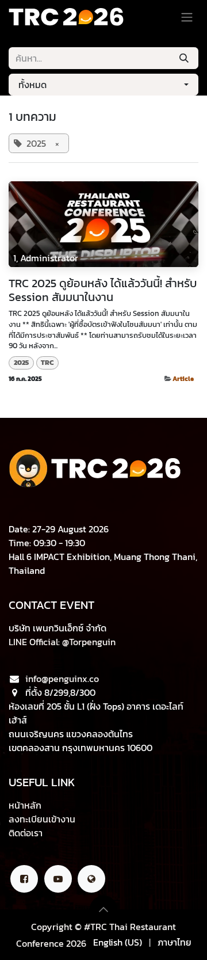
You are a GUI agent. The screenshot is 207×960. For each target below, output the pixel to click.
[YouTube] (58, 879)
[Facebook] (24, 879)
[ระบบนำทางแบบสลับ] (186, 17)
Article (183, 378)
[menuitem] (117, 942)
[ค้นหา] (184, 58)
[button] (103, 85)
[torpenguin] (91, 879)
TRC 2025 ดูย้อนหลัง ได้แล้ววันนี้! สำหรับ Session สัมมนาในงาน (103, 290)
